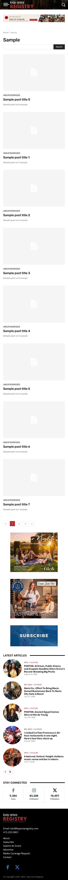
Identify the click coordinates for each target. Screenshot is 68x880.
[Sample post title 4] (34, 304)
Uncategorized (11, 95)
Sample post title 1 (16, 157)
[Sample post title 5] (34, 361)
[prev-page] (5, 772)
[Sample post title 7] (34, 477)
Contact (7, 857)
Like (13, 789)
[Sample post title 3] (34, 246)
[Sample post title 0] (34, 72)
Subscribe (8, 842)
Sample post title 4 (16, 331)
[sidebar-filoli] (34, 552)
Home (6, 32)
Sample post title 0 (16, 99)
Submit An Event (12, 845)
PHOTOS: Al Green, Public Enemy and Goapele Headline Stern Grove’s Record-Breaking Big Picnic (44, 669)
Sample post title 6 (16, 446)
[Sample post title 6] (34, 419)
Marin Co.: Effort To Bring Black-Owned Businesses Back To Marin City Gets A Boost (42, 691)
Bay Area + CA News (33, 685)
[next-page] (10, 772)
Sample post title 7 (16, 504)
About (6, 838)
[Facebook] (7, 867)
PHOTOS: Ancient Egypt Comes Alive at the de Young (41, 713)
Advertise (8, 849)
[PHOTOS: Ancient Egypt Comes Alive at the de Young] (12, 713)
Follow (34, 789)
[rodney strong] (34, 598)
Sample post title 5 (16, 389)
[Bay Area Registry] (22, 5)
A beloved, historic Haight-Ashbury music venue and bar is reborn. (44, 758)
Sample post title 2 (16, 215)
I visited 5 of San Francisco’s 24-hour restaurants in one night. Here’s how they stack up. (42, 735)
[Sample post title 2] (34, 188)
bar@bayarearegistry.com (24, 828)
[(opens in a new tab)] (12, 690)
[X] (17, 867)
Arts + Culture (31, 662)
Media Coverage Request (16, 853)
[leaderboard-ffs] (34, 18)
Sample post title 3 (16, 273)
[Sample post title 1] (34, 130)
